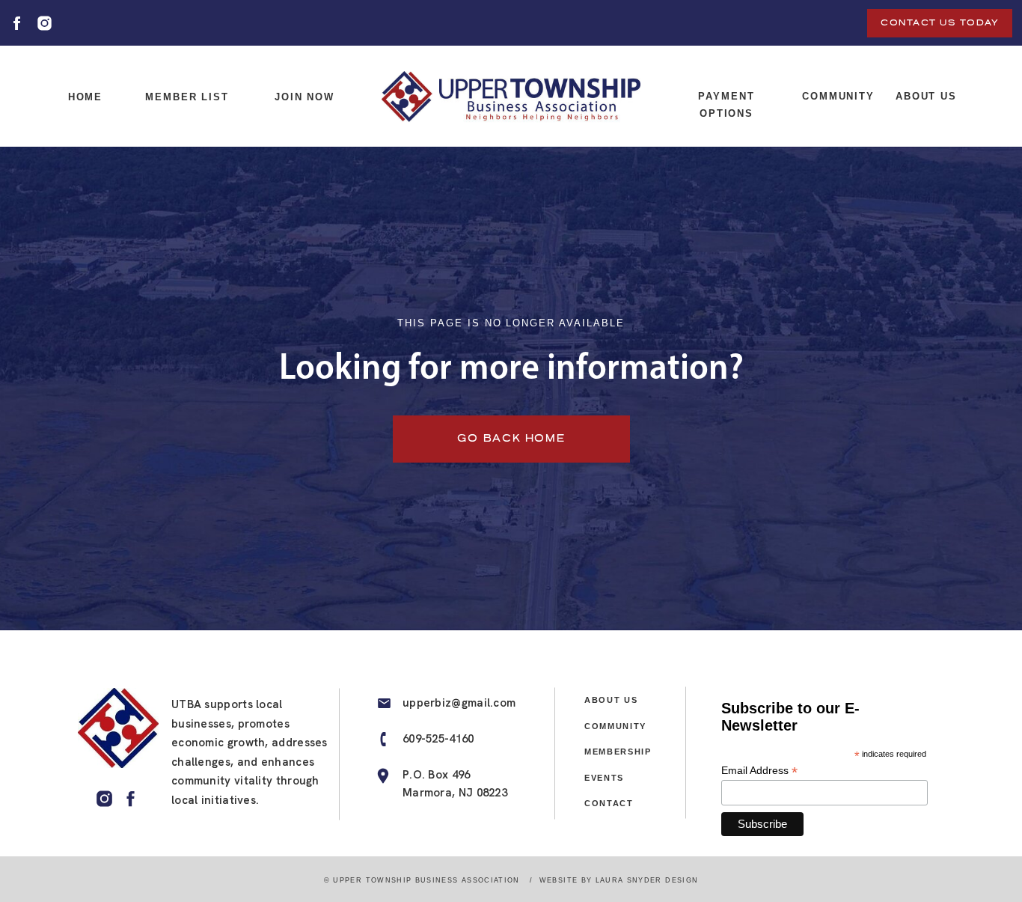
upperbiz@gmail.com (459, 702)
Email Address (759, 771)
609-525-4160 (438, 738)
